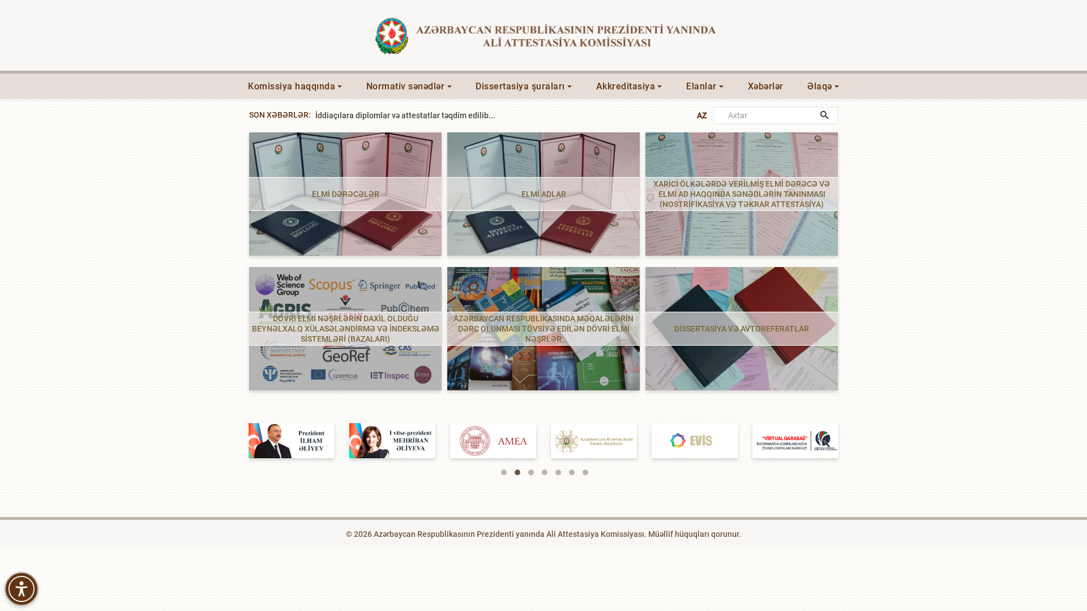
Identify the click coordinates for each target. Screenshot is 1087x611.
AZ (702, 115)
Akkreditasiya (626, 86)
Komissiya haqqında (291, 86)
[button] (504, 472)
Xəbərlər (766, 86)
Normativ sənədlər (405, 86)
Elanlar (701, 86)
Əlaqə (819, 86)
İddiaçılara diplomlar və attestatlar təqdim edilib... (405, 127)
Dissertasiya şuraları (520, 86)
